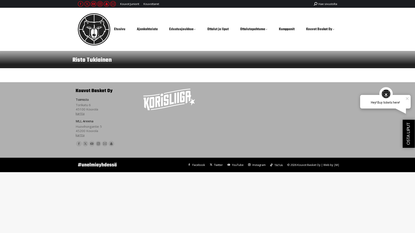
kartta (80, 113)
